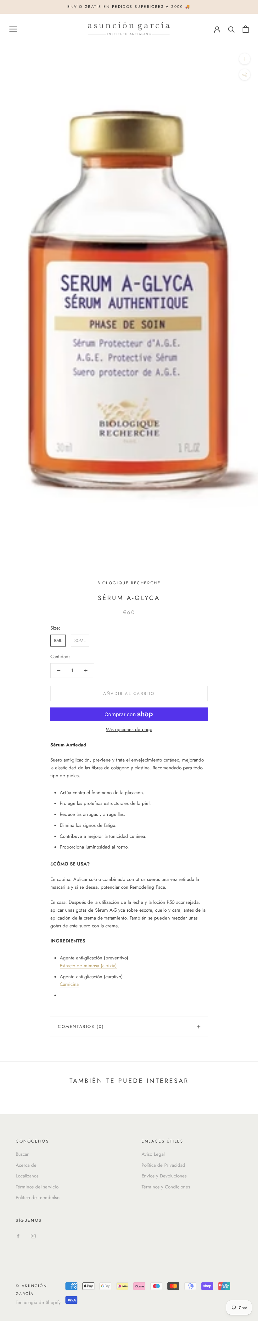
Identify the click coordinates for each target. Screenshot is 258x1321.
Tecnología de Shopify (38, 1302)
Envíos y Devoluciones (164, 1175)
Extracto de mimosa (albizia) (88, 965)
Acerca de (26, 1165)
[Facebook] (18, 1236)
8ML (58, 640)
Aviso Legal (153, 1154)
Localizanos (27, 1175)
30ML (80, 640)
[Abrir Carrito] (246, 29)
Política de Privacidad (163, 1165)
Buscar (22, 1154)
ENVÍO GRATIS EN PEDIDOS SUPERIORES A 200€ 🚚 (128, 6)
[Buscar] (231, 29)
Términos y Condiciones (166, 1186)
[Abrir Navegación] (13, 29)
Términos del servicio (37, 1186)
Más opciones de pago (129, 729)
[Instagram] (33, 1236)
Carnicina (69, 984)
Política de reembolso (37, 1197)
